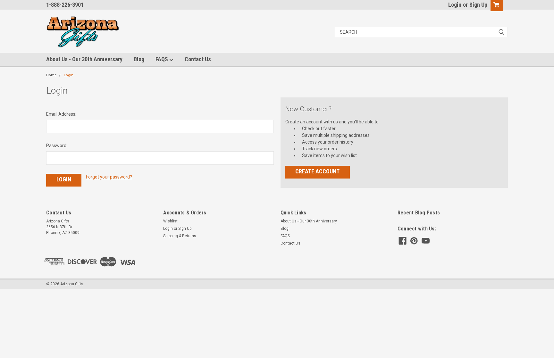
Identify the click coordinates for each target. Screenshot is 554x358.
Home (51, 75)
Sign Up (478, 4)
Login (454, 4)
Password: (56, 145)
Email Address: (61, 114)
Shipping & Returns (179, 236)
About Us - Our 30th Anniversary (84, 59)
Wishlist (170, 221)
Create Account (317, 171)
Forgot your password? (109, 176)
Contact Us (198, 59)
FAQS (162, 59)
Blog (139, 59)
